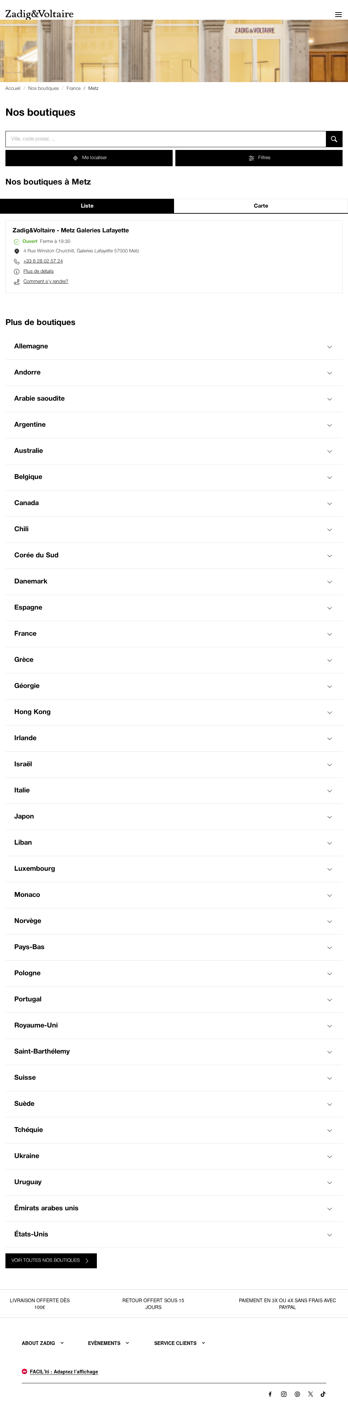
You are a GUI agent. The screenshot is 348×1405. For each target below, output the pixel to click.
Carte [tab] (261, 206)
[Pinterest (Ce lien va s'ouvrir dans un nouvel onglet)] (297, 1394)
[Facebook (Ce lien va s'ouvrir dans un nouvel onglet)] (270, 1394)
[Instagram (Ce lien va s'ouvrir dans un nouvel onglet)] (283, 1394)
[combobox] (165, 139)
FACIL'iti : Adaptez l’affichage (64, 1371)
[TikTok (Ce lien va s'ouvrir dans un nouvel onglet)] (323, 1394)
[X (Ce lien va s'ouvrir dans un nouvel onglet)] (310, 1394)
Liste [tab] (87, 206)
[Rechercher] (334, 139)
